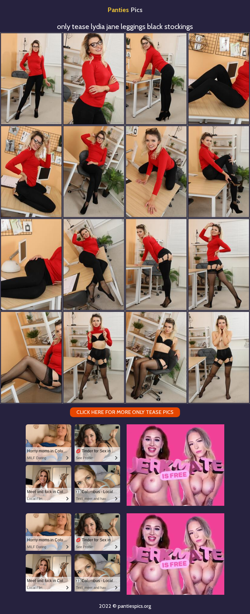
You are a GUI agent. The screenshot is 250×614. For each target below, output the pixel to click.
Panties (125, 10)
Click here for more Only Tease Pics (125, 412)
